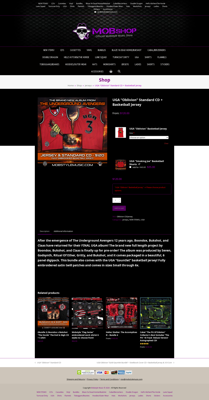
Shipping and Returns (76, 379)
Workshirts (122, 395)
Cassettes (60, 392)
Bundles (76, 392)
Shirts (59, 395)
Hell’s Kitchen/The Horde (150, 392)
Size (131, 133)
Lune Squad (167, 392)
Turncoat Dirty (42, 395)
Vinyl (68, 392)
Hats (113, 395)
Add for (143, 167)
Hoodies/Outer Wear (100, 395)
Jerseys (125, 219)
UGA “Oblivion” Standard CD (48, 362)
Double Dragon (132, 392)
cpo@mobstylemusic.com (131, 379)
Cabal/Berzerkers (116, 392)
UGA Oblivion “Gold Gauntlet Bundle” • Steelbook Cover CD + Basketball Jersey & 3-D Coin (134, 362)
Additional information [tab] (63, 231)
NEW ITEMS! (134, 219)
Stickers (157, 395)
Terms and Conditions (109, 379)
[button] (111, 71)
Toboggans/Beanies (82, 395)
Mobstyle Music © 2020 (100, 388)
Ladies (140, 395)
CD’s (51, 392)
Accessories (168, 395)
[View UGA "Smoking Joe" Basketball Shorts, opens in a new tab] (139, 164)
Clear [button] (166, 143)
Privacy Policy (92, 379)
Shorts (148, 395)
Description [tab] (44, 231)
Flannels (68, 395)
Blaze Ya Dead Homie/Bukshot (94, 392)
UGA (143, 219)
